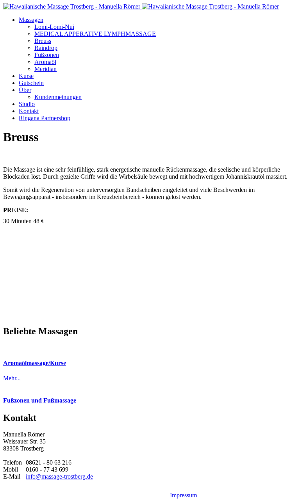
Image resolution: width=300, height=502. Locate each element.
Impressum (183, 495)
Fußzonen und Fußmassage (39, 400)
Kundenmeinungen (58, 97)
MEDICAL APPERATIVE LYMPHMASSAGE (95, 33)
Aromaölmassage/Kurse (34, 363)
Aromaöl (45, 62)
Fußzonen (46, 54)
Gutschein (31, 83)
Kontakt (29, 111)
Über (25, 90)
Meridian (45, 69)
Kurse (26, 76)
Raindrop (45, 47)
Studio (27, 104)
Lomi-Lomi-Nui (54, 26)
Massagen (31, 19)
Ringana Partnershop (44, 118)
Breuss (42, 40)
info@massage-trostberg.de (59, 476)
